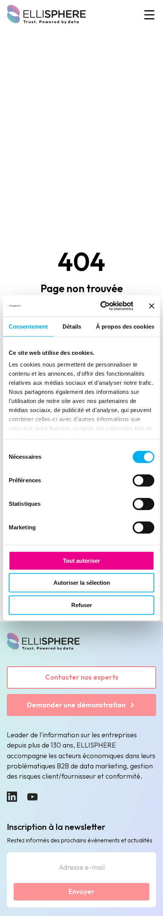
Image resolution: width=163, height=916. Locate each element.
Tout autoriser (81, 560)
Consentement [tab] (28, 326)
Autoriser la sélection (81, 582)
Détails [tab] (72, 326)
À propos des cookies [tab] (125, 326)
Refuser (81, 605)
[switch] (143, 480)
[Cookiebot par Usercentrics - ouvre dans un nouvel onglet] (101, 306)
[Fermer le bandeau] (151, 305)
